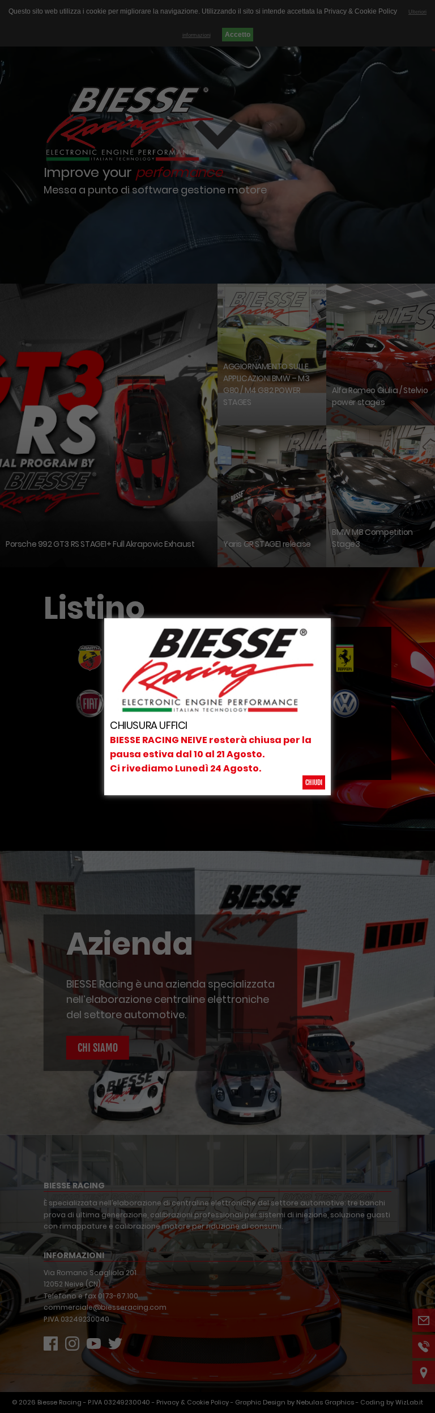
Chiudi (313, 782)
